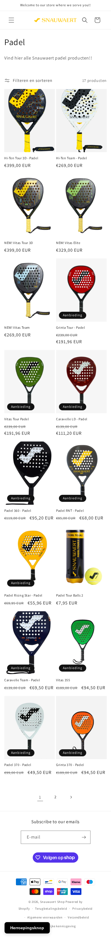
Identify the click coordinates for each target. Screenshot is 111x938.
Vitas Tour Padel (16, 419)
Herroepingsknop (27, 928)
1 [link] (40, 797)
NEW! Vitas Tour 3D (18, 243)
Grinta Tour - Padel (70, 327)
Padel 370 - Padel (17, 765)
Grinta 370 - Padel (70, 765)
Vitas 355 (63, 680)
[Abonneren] (84, 837)
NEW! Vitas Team (17, 327)
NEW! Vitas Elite (68, 243)
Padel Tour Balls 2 (69, 595)
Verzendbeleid (78, 917)
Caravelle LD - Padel (71, 419)
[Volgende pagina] (71, 797)
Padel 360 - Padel (17, 510)
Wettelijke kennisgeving (58, 926)
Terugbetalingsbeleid (51, 909)
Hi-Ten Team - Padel (71, 158)
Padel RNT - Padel (70, 510)
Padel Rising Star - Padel (23, 595)
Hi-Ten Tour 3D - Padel (21, 158)
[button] (11, 20)
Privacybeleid (82, 909)
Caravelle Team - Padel (22, 680)
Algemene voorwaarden (44, 917)
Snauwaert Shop (52, 902)
